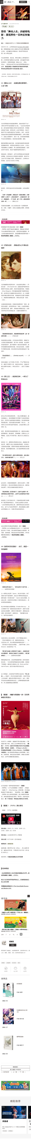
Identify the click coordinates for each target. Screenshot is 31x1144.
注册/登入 (23, 2)
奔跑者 (5, 1121)
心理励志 (10, 1130)
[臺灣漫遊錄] (8, 1043)
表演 (19, 962)
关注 (12, 945)
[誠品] (9, 1)
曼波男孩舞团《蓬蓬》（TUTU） (10, 235)
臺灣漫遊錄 (20, 1036)
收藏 (5, 26)
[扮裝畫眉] (8, 990)
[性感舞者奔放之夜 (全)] (8, 1016)
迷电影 (3, 962)
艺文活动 (14, 962)
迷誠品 (11, 941)
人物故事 (8, 962)
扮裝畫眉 (19, 983)
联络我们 (15, 1067)
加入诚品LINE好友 (15, 1069)
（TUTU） (16, 875)
